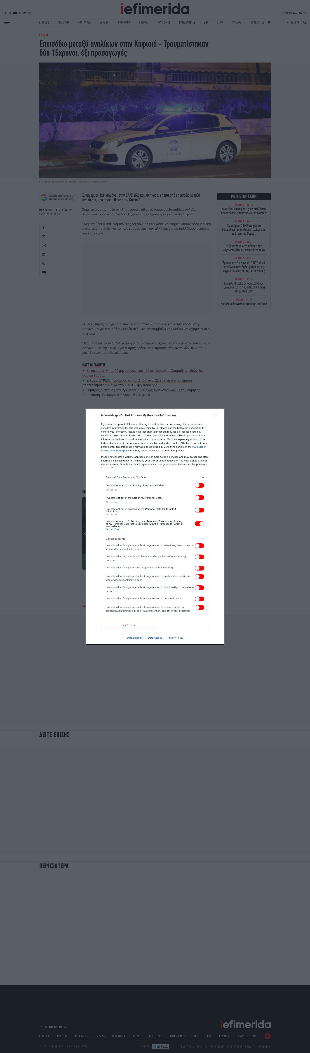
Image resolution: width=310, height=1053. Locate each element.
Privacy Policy (175, 637)
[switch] (199, 485)
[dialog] (155, 527)
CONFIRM (129, 625)
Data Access (155, 637)
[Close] (217, 415)
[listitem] (155, 477)
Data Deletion (134, 637)
